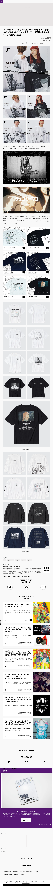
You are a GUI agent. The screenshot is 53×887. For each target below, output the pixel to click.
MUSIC (4, 840)
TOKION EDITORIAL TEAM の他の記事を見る (17, 576)
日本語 (23, 858)
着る (50, 41)
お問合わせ (15, 871)
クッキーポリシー (25, 883)
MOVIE (31, 840)
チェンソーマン (10, 560)
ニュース (17, 560)
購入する (25, 820)
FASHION (45, 41)
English (29, 858)
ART (4, 837)
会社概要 (22, 874)
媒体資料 (16, 874)
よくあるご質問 (7, 871)
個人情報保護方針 (8, 874)
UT (4, 560)
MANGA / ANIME (33, 846)
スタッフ (5, 852)
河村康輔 (29, 560)
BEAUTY (5, 846)
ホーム (4, 834)
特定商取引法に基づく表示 (26, 871)
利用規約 (36, 871)
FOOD (4, 843)
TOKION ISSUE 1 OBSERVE (26, 811)
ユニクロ (23, 560)
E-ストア (5, 849)
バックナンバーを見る (44, 825)
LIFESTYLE (32, 843)
